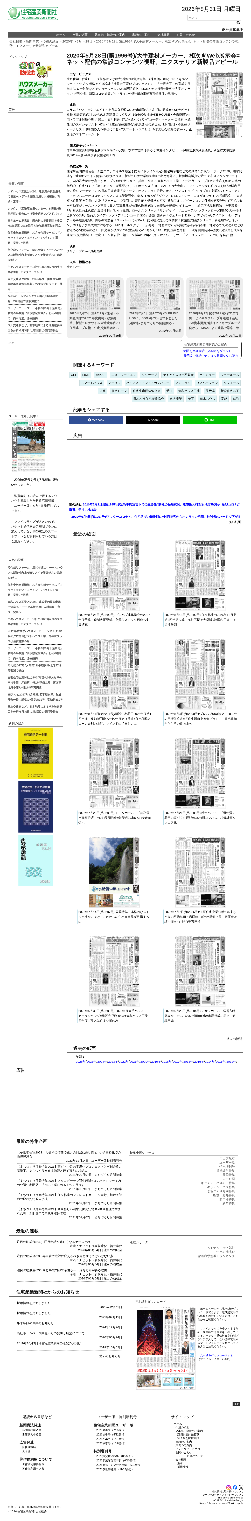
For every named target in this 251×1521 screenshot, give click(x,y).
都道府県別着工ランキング (216, 1256)
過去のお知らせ (110, 1356)
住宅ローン (119, 391)
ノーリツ (114, 383)
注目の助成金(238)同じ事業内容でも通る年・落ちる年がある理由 (62, 1270)
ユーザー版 (99, 1160)
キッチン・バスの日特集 (218, 1183)
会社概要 (163, 35)
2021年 (135, 1061)
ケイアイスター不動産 (178, 375)
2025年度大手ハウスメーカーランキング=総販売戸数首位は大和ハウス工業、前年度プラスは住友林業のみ (35, 636)
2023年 (113, 1061)
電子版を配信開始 (188, 1438)
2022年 (124, 1061)
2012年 (231, 1061)
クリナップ (149, 375)
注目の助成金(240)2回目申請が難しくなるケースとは (53, 1242)
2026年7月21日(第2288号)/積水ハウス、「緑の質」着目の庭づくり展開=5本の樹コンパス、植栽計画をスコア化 (200, 818)
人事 (103, 391)
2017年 (178, 1061)
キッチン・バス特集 (221, 1187)
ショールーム (230, 375)
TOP (236, 1404)
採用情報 (182, 1466)
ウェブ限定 (227, 1158)
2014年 (210, 1061)
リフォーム (231, 383)
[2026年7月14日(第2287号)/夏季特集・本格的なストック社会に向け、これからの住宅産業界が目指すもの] (114, 907)
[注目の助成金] (35, 69)
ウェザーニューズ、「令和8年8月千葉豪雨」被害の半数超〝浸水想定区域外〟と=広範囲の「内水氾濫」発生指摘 (35, 313)
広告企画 (228, 1179)
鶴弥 (236, 398)
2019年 (156, 1061)
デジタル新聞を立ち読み (221, 355)
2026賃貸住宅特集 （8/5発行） (115, 1456)
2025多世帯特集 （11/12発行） (115, 1469)
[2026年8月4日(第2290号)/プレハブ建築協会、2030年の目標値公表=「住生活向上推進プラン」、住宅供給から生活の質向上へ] (200, 709)
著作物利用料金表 (33, 1464)
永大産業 (176, 398)
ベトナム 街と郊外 (221, 1248)
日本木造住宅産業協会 (148, 398)
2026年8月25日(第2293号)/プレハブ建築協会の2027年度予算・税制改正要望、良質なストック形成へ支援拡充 (114, 619)
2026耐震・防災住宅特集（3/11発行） (119, 1464)
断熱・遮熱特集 (224, 1195)
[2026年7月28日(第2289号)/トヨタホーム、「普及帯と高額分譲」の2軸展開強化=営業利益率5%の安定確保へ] (114, 808)
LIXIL (85, 375)
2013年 (221, 1061)
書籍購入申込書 (31, 1434)
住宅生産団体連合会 (147, 391)
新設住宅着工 (230, 391)
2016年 (188, 1061)
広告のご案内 (184, 1445)
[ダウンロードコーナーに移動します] (28, 471)
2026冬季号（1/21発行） (111, 1439)
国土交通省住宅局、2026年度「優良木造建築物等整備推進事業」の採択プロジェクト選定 (35, 284)
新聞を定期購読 (194, 351)
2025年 (91, 1061)
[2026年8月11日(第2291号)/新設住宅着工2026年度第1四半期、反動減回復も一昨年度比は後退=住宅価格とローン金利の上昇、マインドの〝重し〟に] (114, 709)
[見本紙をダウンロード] (166, 1389)
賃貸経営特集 (225, 1170)
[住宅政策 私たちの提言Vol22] (35, 807)
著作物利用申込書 (33, 1468)
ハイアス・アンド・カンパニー (147, 383)
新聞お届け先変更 (188, 1434)
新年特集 (228, 1203)
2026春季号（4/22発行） (111, 1434)
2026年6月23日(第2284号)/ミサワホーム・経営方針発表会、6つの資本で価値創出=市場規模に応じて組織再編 (200, 1016)
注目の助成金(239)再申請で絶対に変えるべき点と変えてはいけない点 (65, 1256)
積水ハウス (207, 398)
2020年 (67, 41)
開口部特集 (227, 1199)
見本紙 (26, 1451)
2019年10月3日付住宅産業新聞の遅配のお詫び (49, 1343)
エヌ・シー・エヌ (123, 375)
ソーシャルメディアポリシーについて (223, 1494)
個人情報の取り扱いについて (227, 1491)
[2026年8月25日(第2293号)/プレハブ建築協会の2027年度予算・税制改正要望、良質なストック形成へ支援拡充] (114, 610)
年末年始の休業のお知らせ (35, 1323)
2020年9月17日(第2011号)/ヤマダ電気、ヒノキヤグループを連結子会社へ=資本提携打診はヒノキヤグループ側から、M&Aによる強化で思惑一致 (214, 321)
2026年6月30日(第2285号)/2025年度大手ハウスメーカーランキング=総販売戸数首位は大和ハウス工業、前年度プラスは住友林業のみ (114, 1016)
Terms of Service (227, 1503)
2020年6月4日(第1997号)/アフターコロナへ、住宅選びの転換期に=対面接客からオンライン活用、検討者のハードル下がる (156, 516)
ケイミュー (207, 375)
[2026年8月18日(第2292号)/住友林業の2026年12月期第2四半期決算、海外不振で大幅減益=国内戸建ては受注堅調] (200, 610)
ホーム (60, 35)
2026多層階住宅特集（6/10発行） (117, 1460)
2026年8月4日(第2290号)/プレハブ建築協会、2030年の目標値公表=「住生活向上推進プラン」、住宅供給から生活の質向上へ (200, 719)
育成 (224, 398)
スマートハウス (91, 383)
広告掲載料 (29, 1447)
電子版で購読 (192, 355)
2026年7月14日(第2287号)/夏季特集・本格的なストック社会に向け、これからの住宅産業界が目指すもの (113, 917)
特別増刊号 (114, 1160)
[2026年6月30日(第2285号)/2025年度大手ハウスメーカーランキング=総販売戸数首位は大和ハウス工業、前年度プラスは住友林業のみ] (114, 1006)
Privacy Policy (205, 1503)
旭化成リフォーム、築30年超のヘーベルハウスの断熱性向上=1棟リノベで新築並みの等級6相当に (35, 254)
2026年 (81, 1061)
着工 (191, 398)
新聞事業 (32, 41)
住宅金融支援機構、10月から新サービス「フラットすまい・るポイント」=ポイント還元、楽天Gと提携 (35, 237)
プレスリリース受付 (188, 1448)
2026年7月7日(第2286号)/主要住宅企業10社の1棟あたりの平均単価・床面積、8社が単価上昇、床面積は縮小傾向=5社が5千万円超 (200, 917)
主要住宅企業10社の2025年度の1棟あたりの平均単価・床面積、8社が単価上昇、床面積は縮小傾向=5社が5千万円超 (35, 682)
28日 (88, 41)
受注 (169, 391)
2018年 (167, 1061)
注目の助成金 (113, 1250)
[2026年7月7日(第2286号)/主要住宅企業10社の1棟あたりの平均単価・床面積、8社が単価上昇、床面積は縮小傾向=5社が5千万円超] (200, 907)
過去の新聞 (234, 1039)
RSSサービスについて (189, 1456)
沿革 (180, 1463)
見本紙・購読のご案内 (109, 35)
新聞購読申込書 (31, 1430)
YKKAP (100, 375)
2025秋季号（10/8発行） (111, 1443)
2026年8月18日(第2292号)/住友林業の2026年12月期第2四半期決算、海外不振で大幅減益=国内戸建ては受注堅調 (200, 619)
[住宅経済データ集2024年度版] (35, 753)
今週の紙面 (80, 35)
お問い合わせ (185, 35)
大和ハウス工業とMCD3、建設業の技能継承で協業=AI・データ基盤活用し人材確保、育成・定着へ (34, 196)
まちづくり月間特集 (108, 1175)
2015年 (199, 1061)
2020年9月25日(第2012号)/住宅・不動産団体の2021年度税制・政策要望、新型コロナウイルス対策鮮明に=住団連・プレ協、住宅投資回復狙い (95, 321)
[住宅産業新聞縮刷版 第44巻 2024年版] (35, 860)
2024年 (102, 1061)
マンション (183, 383)
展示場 (210, 391)
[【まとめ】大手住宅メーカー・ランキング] (35, 89)
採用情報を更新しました (34, 1303)
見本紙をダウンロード (222, 351)
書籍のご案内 (141, 35)
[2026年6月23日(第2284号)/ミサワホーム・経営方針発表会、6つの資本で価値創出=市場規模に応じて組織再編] (200, 1006)
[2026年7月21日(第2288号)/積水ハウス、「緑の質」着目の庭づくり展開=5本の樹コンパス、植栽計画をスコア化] (200, 808)
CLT (73, 375)
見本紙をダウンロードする (216, 1355)
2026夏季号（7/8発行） (110, 1430)
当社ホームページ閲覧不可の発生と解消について (51, 1333)
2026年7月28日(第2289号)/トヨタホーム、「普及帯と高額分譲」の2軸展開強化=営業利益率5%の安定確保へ (114, 818)
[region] (155, 468)
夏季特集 (228, 1175)
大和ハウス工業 (189, 391)
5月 (79, 41)
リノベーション (207, 383)
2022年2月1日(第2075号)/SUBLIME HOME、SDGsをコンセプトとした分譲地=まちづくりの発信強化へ (153, 318)
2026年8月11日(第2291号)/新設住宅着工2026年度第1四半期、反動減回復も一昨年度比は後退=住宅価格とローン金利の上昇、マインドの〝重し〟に (114, 719)
